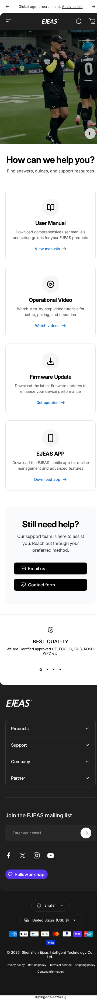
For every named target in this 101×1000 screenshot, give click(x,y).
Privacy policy (25, 990)
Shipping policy (34, 997)
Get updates (47, 402)
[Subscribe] (81, 858)
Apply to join (72, 6)
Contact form (41, 584)
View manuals (47, 248)
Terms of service (71, 990)
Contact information (60, 997)
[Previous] (7, 6)
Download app (47, 479)
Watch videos (47, 325)
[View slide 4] (60, 669)
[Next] (93, 6)
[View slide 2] (47, 669)
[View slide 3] (54, 669)
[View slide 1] (41, 669)
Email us (36, 568)
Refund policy (47, 990)
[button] (90, 133)
